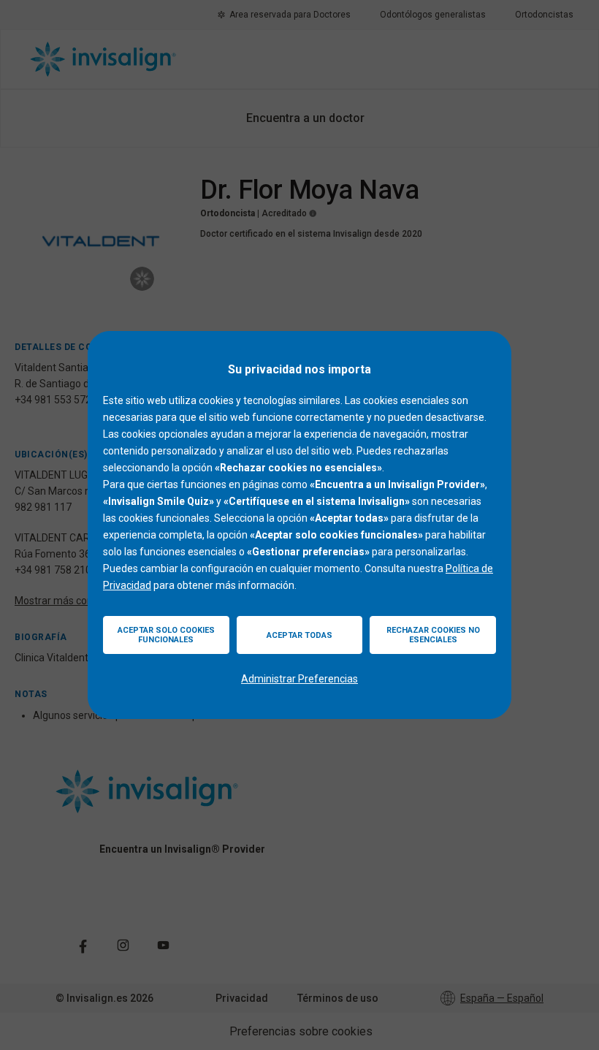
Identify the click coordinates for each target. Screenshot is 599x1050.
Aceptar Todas (299, 635)
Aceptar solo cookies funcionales (166, 634)
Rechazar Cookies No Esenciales (433, 634)
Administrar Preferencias (299, 679)
